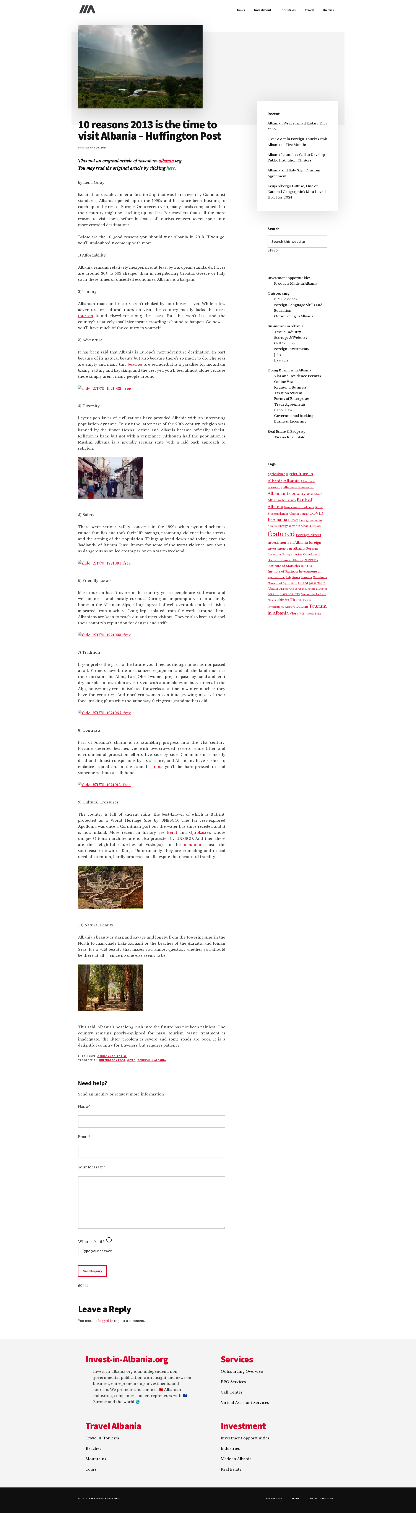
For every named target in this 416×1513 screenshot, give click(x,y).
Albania (291, 480)
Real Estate (231, 1469)
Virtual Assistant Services (245, 1402)
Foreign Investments (291, 349)
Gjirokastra (312, 554)
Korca (296, 577)
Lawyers (281, 360)
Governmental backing (293, 416)
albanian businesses (298, 487)
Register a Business (290, 387)
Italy (288, 577)
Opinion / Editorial (112, 1056)
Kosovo (306, 577)
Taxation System (288, 393)
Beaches (93, 1448)
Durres (293, 520)
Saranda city (290, 594)
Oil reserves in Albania (293, 588)
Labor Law (283, 410)
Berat (172, 832)
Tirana (156, 767)
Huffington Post (112, 1060)
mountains (194, 844)
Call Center (231, 1392)
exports (317, 525)
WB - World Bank (310, 613)
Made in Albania (236, 1459)
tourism (85, 316)
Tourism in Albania (151, 1060)
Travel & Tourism (102, 1438)
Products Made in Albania (295, 283)
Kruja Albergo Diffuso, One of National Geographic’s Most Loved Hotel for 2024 (297, 192)
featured (281, 534)
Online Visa (284, 382)
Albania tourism (282, 500)
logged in (105, 1321)
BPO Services (285, 299)
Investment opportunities (289, 278)
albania (166, 160)
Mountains (96, 1459)
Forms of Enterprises (291, 399)
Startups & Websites (290, 338)
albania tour (314, 493)
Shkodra (283, 600)
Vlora (294, 613)
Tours (91, 1469)
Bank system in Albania (299, 507)
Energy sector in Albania (294, 525)
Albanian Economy (287, 493)
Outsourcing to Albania (293, 316)
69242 (83, 1286)
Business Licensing (290, 421)
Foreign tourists (292, 554)
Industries (230, 1448)
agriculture (276, 474)
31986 (273, 250)
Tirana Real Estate (289, 437)
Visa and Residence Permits (297, 376)
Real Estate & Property (287, 431)
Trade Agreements (290, 404)
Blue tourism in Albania (283, 513)
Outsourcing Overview (242, 1371)
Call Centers (284, 343)
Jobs (277, 355)
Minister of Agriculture (282, 583)
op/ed (131, 1060)
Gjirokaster (199, 832)
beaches (135, 364)
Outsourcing (278, 293)
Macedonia (320, 577)
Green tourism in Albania (285, 560)
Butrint (304, 513)
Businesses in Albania (286, 326)
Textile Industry (287, 332)
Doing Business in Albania (289, 370)
